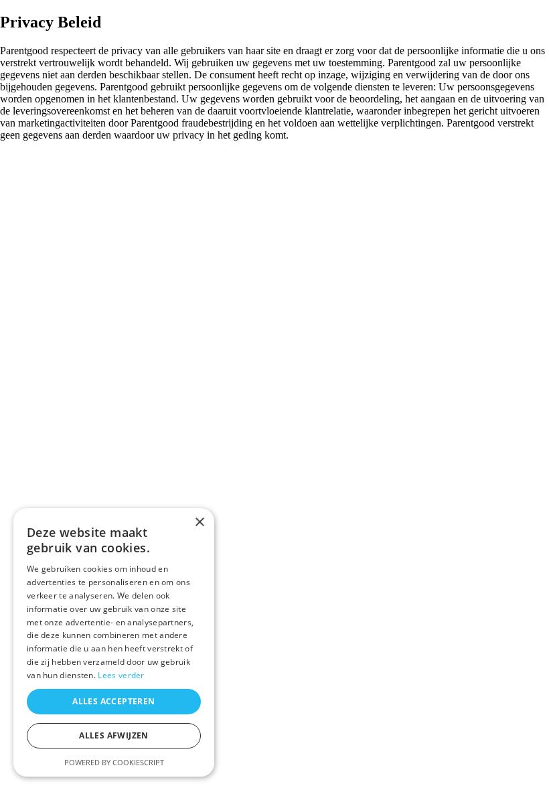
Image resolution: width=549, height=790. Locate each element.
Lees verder (121, 675)
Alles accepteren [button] (113, 701)
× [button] (199, 523)
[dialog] (113, 642)
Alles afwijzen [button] (114, 735)
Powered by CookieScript (114, 762)
